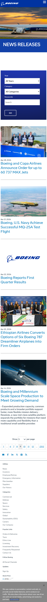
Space (5, 503)
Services (6, 506)
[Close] (44, 585)
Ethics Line (7, 540)
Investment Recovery (11, 547)
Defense (6, 500)
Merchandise (8, 481)
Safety (5, 509)
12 (33, 446)
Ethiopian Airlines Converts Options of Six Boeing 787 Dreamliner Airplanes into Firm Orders (23, 339)
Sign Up (6, 571)
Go (10, 113)
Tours (5, 537)
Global (5, 516)
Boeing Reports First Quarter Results (17, 280)
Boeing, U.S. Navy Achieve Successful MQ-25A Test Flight (22, 227)
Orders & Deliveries (10, 534)
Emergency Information (11, 478)
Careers (6, 522)
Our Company (8, 525)
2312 (42, 446)
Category (8, 86)
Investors (6, 472)
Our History (7, 488)
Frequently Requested (11, 550)
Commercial (7, 497)
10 (24, 446)
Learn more (14, 599)
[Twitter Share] (17, 455)
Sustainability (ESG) (10, 519)
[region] (23, 592)
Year (6, 76)
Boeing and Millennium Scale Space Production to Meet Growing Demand (22, 396)
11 (29, 446)
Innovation (7, 512)
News (5, 469)
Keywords (9, 97)
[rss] (26, 455)
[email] (3, 455)
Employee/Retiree (10, 475)
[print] (22, 455)
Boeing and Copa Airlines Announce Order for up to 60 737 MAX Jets (21, 167)
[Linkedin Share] (12, 455)
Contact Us (7, 553)
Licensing (6, 543)
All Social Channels (10, 562)
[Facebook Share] (8, 455)
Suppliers (6, 484)
